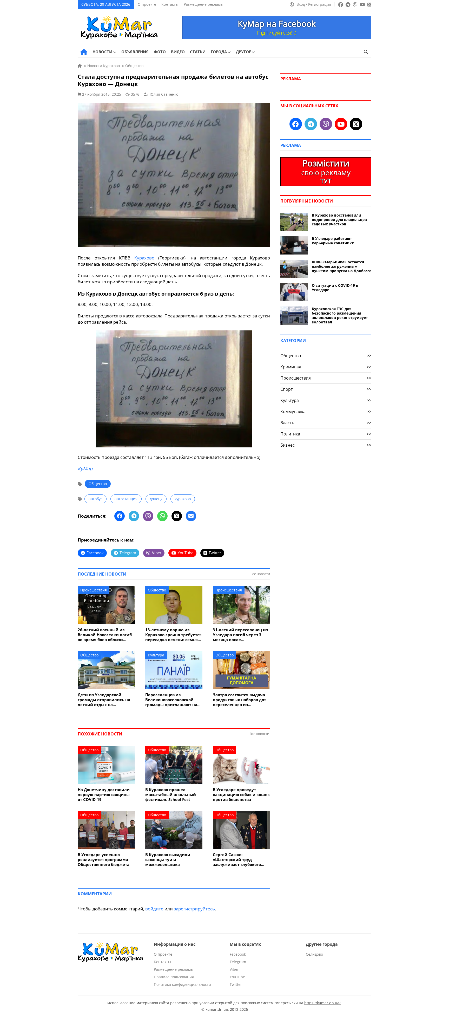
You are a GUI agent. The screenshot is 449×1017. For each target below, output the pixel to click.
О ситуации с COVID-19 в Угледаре (335, 287)
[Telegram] (134, 516)
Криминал (325, 367)
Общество (98, 483)
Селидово (314, 954)
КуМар (85, 468)
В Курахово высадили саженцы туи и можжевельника (167, 859)
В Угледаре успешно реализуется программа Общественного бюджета (103, 859)
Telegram (238, 961)
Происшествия (93, 590)
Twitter (236, 984)
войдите (154, 909)
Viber (234, 969)
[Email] (191, 516)
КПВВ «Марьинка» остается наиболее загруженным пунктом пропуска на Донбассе (341, 266)
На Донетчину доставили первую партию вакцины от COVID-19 (104, 794)
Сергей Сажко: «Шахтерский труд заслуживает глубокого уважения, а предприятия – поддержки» (241, 859)
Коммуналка (325, 411)
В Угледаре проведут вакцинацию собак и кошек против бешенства (241, 794)
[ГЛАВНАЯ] (83, 52)
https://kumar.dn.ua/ (322, 1002)
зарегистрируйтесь (194, 909)
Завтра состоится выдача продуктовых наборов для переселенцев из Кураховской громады (240, 699)
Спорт (325, 389)
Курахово (144, 258)
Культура (156, 655)
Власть (325, 423)
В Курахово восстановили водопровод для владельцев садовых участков (339, 219)
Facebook (238, 954)
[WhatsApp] (162, 516)
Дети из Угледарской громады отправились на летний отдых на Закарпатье (104, 699)
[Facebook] (119, 516)
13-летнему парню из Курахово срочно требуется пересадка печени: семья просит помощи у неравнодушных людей (173, 634)
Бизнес (325, 445)
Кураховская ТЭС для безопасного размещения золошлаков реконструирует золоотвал (340, 315)
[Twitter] (176, 516)
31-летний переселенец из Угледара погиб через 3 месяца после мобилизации (240, 634)
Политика (325, 434)
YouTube (237, 976)
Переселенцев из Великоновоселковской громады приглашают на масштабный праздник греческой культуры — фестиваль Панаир (171, 699)
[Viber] (148, 516)
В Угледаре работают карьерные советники (333, 240)
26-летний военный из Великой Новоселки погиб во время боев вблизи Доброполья (105, 634)
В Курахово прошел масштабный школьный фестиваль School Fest (170, 794)
